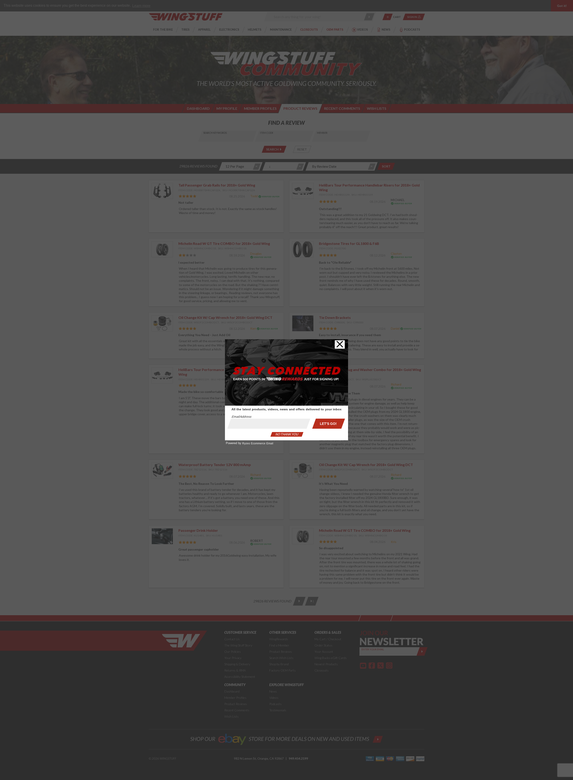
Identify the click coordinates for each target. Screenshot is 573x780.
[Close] (340, 344)
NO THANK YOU (287, 434)
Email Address (241, 416)
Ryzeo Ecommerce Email (257, 443)
